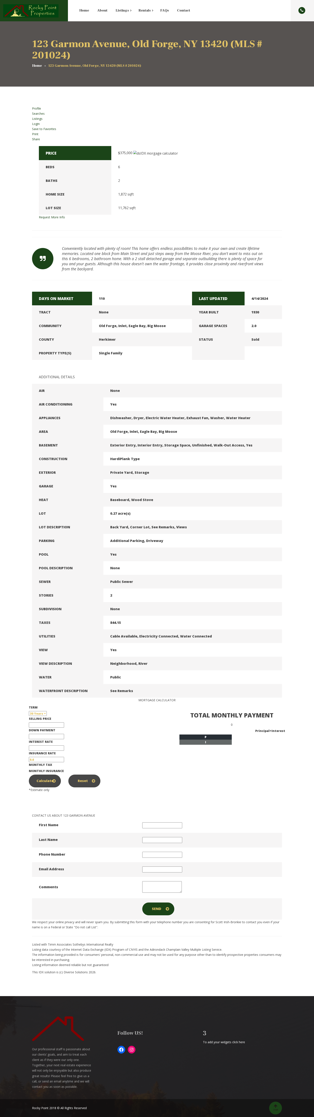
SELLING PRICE (40, 719)
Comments (48, 887)
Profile (36, 108)
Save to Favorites (44, 129)
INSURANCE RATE (42, 753)
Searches (38, 114)
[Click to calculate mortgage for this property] (155, 153)
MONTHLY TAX (40, 765)
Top (275, 1109)
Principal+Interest (270, 731)
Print (35, 134)
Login (36, 124)
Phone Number (52, 854)
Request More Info (52, 217)
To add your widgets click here (224, 1042)
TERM (33, 707)
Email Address (51, 869)
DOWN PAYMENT (42, 730)
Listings (37, 119)
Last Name (48, 839)
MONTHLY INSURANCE (46, 771)
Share (36, 139)
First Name (48, 825)
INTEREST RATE (41, 742)
